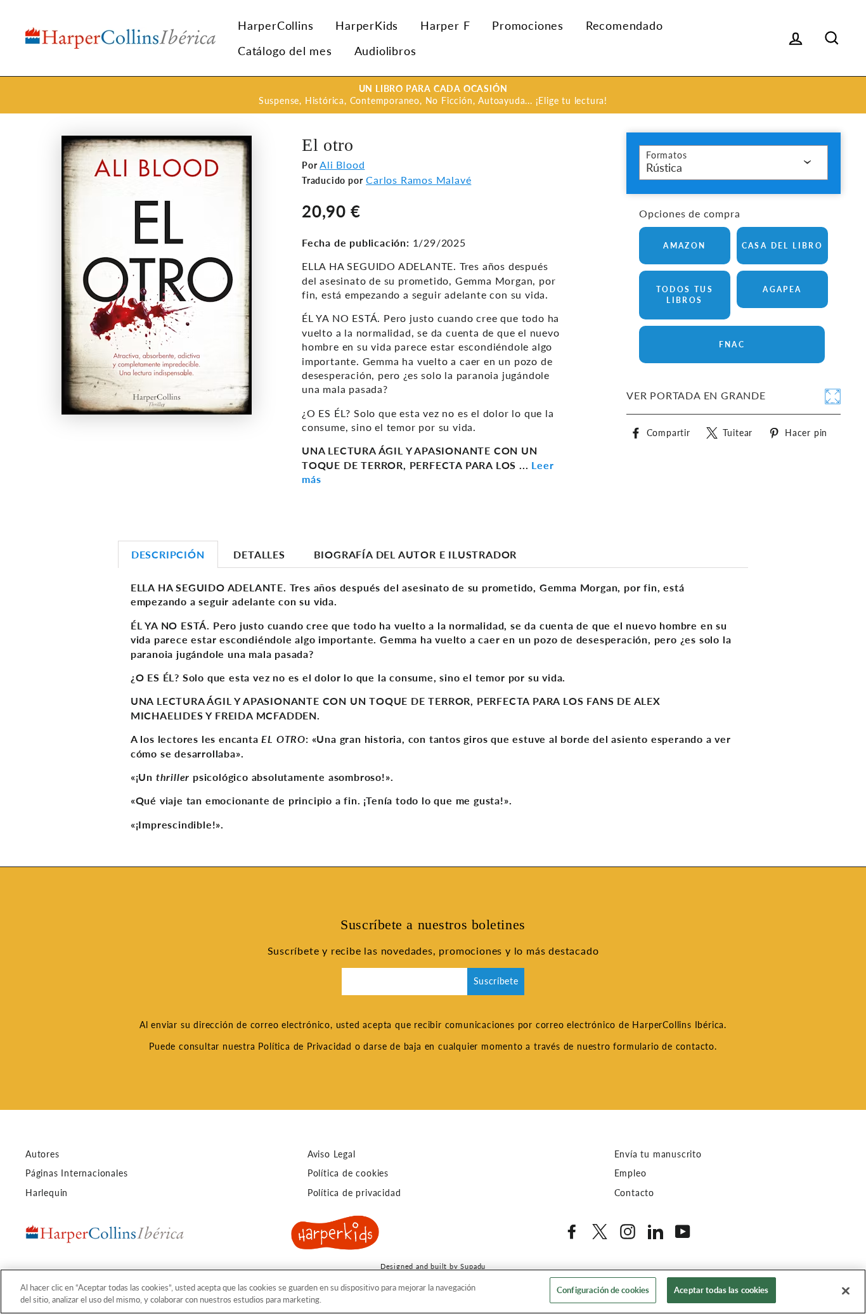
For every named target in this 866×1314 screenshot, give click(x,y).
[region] (433, 1291)
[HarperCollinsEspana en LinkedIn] (655, 1231)
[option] (433, 95)
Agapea (782, 289)
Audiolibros (385, 51)
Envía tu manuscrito (658, 1154)
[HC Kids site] (335, 1235)
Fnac (732, 344)
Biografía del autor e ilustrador (415, 554)
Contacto (634, 1193)
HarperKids (366, 25)
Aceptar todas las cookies (721, 1290)
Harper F (445, 25)
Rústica (664, 167)
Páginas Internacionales (76, 1173)
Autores (42, 1154)
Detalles (259, 554)
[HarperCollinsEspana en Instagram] (627, 1231)
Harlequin (46, 1193)
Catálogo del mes (285, 51)
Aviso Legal (331, 1154)
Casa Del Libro (783, 245)
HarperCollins (275, 25)
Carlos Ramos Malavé (418, 180)
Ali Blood (342, 164)
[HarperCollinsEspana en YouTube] (682, 1231)
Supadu (473, 1266)
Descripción (168, 554)
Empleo (630, 1173)
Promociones (528, 25)
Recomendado (624, 25)
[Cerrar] (846, 1290)
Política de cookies (348, 1173)
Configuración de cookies (603, 1290)
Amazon (684, 245)
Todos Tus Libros (685, 295)
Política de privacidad (354, 1193)
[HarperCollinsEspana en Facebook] (571, 1231)
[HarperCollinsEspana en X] (599, 1231)
